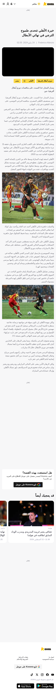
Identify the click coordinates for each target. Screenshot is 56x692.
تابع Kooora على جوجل (26, 485)
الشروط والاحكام (22, 659)
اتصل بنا (51, 657)
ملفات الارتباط (23, 657)
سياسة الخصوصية (48, 659)
